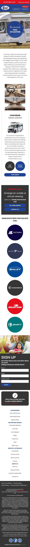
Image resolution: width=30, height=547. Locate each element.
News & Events (15, 470)
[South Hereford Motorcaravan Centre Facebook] (15, 541)
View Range (15, 174)
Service (16, 9)
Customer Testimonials (15, 473)
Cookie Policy (5, 485)
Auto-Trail (15, 428)
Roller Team (15, 445)
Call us (7, 403)
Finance (15, 461)
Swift (15, 442)
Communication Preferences (18, 485)
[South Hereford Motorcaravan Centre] (5, 8)
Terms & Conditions (6, 483)
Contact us (15, 209)
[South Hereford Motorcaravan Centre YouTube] (20, 541)
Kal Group (23, 544)
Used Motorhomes (15, 416)
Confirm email (5, 379)
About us (15, 466)
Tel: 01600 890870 (15, 205)
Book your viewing (24, 2)
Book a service (15, 457)
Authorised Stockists (15, 425)
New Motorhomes (15, 413)
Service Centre (15, 454)
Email (2, 373)
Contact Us (15, 476)
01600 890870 (20, 490)
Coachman (15, 439)
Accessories (15, 451)
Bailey (15, 435)
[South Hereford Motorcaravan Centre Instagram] (11, 541)
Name (3, 368)
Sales (24, 9)
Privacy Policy (17, 483)
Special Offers (15, 420)
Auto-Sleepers (15, 432)
